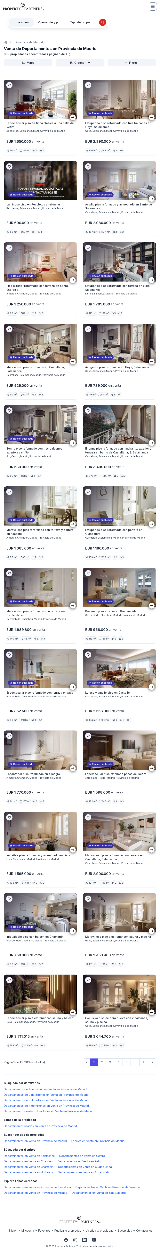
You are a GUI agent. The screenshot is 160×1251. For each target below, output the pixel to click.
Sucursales (125, 1230)
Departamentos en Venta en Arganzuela (83, 1172)
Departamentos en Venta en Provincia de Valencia (108, 1187)
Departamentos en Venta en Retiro (80, 1161)
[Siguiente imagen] (72, 117)
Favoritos (44, 1230)
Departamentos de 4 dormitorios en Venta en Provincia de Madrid (46, 1105)
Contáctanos (144, 1230)
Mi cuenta (27, 1230)
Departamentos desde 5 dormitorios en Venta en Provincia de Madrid (48, 1111)
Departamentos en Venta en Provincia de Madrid (35, 1141)
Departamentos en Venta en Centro (82, 1155)
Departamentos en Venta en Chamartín (28, 1166)
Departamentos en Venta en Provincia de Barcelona (37, 1187)
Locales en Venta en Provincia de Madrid (97, 1141)
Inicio (12, 1230)
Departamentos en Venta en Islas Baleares (99, 1192)
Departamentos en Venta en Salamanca (29, 1155)
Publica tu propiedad (67, 1230)
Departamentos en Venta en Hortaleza (28, 1172)
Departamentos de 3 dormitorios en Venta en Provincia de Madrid (46, 1100)
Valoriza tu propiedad (100, 1230)
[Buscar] (102, 22)
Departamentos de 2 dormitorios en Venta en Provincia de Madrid (46, 1094)
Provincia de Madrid (29, 42)
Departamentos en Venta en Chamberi (28, 1161)
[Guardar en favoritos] (9, 85)
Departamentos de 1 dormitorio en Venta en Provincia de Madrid (45, 1089)
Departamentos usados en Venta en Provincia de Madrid (40, 1126)
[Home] (6, 42)
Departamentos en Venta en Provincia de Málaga (35, 1192)
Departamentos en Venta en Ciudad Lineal (85, 1166)
